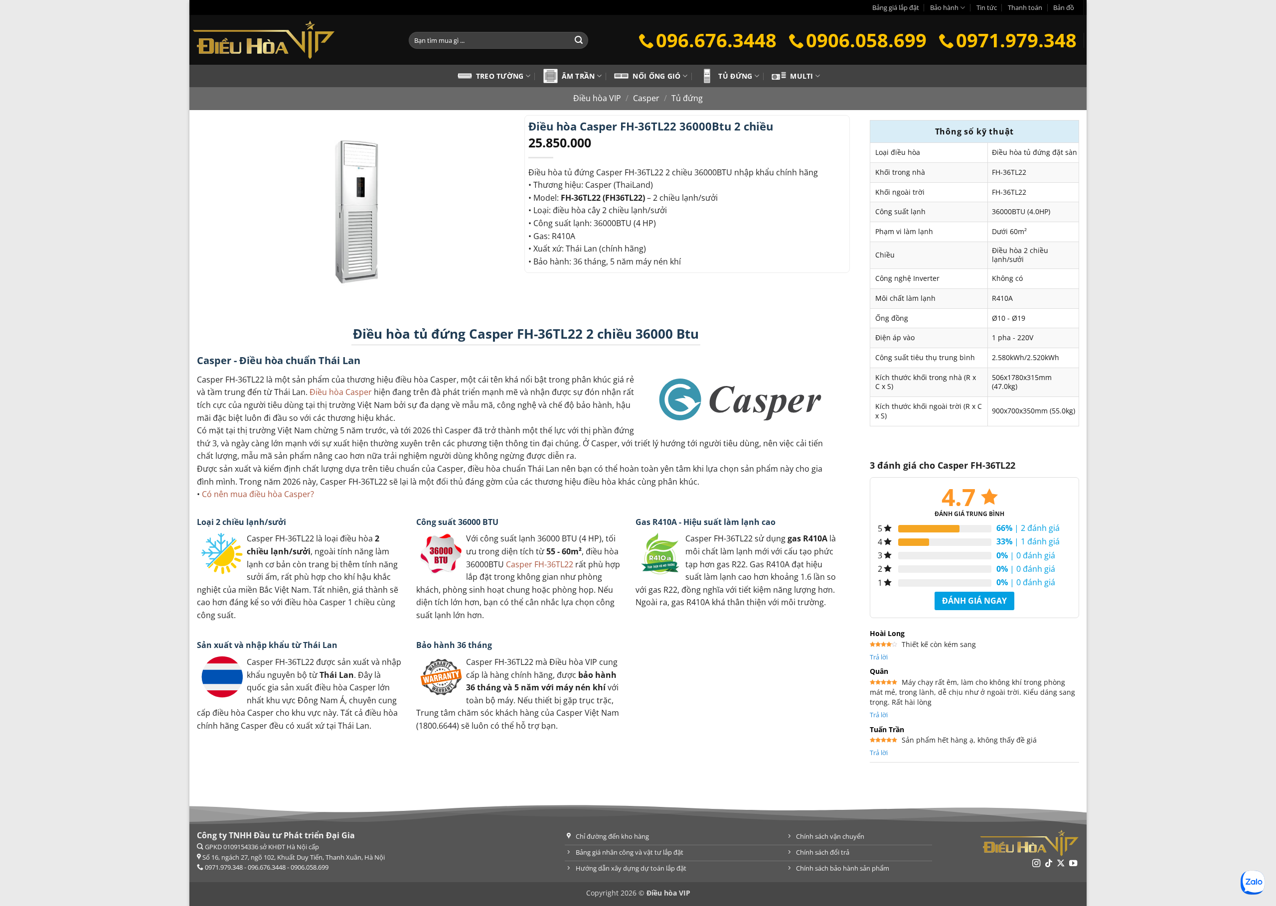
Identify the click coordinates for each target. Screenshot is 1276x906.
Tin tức (986, 7)
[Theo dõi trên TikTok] (1049, 863)
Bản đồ (1063, 7)
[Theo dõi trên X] (1061, 863)
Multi (801, 76)
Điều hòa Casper (341, 392)
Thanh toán (1025, 7)
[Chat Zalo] (1252, 882)
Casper (646, 98)
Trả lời (879, 656)
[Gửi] (578, 40)
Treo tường (500, 76)
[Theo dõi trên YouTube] (1073, 863)
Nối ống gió (656, 76)
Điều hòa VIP (597, 98)
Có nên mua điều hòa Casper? (258, 494)
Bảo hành (944, 7)
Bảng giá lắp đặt (895, 7)
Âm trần (578, 76)
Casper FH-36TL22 (539, 564)
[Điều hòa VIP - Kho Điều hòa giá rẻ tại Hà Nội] (291, 40)
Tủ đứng (735, 76)
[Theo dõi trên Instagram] (1036, 863)
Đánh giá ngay (974, 600)
